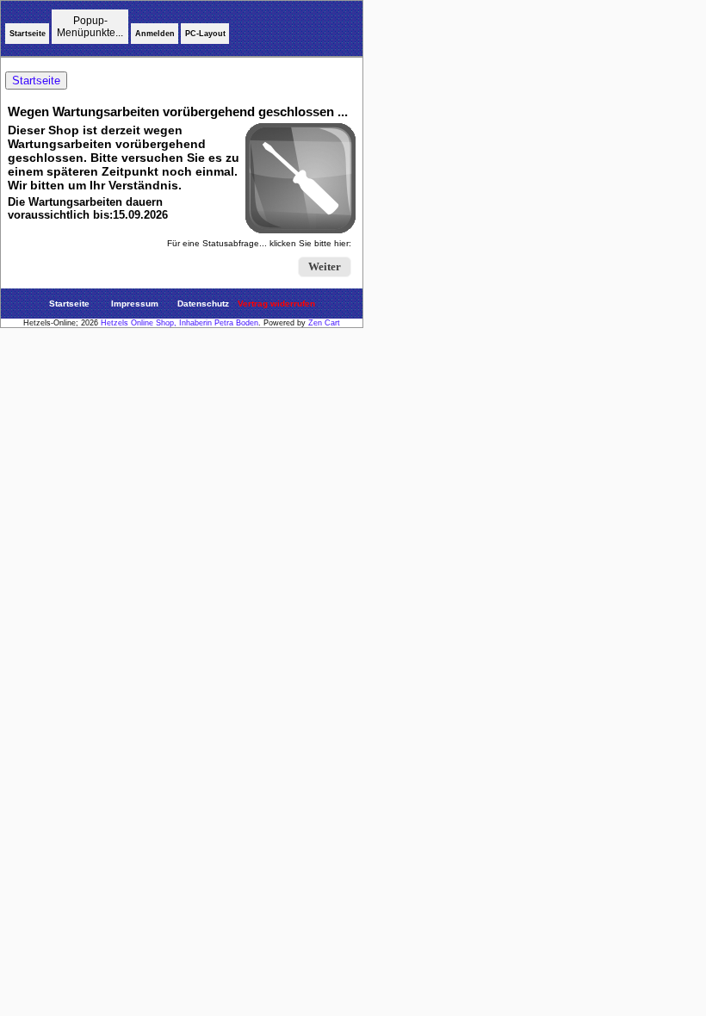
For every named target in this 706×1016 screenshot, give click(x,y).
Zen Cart (324, 323)
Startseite (27, 33)
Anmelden (155, 33)
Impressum (134, 303)
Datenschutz (203, 303)
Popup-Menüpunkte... (90, 27)
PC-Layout (205, 33)
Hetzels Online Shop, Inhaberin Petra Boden (179, 323)
